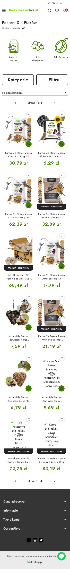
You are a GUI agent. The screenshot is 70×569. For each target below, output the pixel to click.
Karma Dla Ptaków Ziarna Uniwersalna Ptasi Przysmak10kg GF (51, 215)
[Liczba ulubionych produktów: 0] (57, 10)
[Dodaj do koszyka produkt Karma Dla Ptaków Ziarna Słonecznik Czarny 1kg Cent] (61, 144)
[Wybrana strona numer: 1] (34, 102)
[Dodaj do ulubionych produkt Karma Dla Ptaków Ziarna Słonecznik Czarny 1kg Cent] (62, 113)
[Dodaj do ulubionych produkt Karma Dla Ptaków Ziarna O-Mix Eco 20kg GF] (29, 175)
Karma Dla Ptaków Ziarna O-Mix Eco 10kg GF (18, 154)
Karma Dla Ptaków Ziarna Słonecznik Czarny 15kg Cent (51, 460)
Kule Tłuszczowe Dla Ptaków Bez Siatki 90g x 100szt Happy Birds (18, 276)
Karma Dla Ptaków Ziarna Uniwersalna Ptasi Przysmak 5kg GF (51, 338)
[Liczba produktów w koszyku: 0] (64, 10)
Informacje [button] (10, 510)
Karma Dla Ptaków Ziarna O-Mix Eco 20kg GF (18, 215)
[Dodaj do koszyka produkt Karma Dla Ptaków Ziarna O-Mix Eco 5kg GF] (61, 266)
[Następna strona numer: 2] (53, 102)
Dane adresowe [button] (14, 501)
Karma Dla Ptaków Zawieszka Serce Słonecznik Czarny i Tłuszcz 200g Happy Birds (18, 338)
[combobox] (35, 93)
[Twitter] (41, 540)
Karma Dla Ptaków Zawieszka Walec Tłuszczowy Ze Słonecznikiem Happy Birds (51, 399)
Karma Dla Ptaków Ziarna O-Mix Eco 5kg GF (51, 276)
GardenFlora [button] (11, 528)
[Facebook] (29, 540)
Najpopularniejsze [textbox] (12, 93)
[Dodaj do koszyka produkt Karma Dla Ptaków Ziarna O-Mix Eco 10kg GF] (28, 144)
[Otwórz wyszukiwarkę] (50, 10)
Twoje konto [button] (11, 519)
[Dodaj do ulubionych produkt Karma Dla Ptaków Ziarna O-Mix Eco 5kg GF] (62, 236)
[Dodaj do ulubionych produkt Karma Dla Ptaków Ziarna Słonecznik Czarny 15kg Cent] (62, 419)
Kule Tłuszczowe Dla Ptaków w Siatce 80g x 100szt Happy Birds (18, 460)
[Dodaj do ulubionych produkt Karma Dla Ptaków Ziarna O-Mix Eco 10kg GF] (29, 113)
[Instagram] (35, 540)
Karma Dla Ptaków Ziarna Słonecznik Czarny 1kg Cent (51, 154)
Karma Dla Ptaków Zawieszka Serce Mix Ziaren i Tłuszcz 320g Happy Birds (18, 399)
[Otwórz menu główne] (4, 10)
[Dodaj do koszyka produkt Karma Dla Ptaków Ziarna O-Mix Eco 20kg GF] (28, 205)
